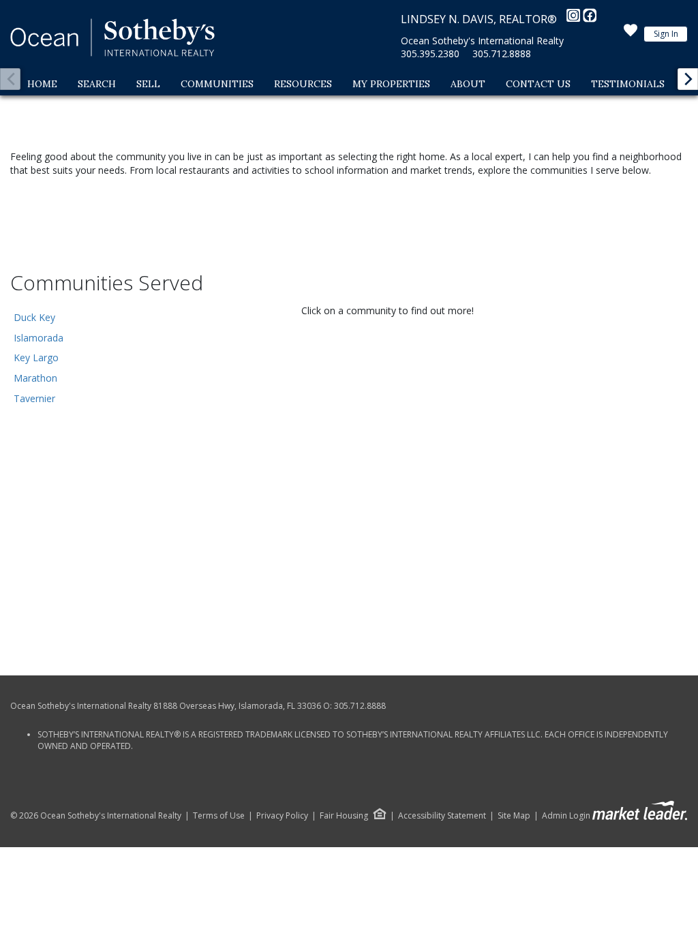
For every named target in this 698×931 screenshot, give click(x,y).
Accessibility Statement (442, 815)
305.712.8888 (501, 53)
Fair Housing (344, 815)
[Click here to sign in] (630, 34)
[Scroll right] (688, 79)
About (468, 84)
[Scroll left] (10, 79)
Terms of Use (219, 815)
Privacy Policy (282, 815)
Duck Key (34, 317)
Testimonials (628, 84)
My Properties (391, 84)
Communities (217, 84)
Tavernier (34, 398)
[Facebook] (589, 19)
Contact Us (538, 84)
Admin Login (566, 815)
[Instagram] (574, 19)
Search (97, 84)
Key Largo (36, 357)
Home (42, 84)
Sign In (666, 34)
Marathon (35, 377)
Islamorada (38, 337)
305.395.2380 (430, 53)
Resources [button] (303, 84)
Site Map (514, 815)
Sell (148, 84)
